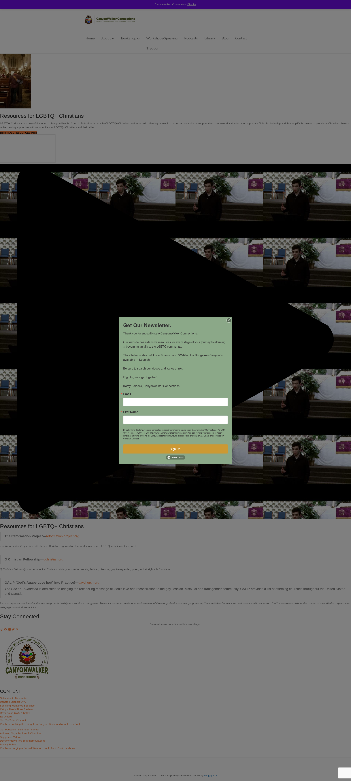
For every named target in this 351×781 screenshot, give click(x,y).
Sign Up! (175, 449)
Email (127, 394)
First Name (130, 411)
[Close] (229, 320)
